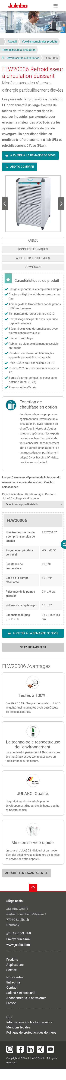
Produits (12, 959)
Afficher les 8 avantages (24, 873)
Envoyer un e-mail (18, 939)
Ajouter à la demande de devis (33, 155)
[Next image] (5, 203)
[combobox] (33, 504)
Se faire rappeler (33, 647)
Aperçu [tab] (33, 240)
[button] (33, 203)
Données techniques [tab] (33, 249)
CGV (9, 1017)
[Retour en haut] (33, 888)
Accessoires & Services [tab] (33, 258)
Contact (11, 987)
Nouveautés (14, 977)
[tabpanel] (33, 464)
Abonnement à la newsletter (26, 998)
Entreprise (13, 982)
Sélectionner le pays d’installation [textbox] (22, 504)
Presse (11, 1003)
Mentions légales (18, 1027)
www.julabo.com (18, 945)
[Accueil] (17, 6)
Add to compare (22, 166)
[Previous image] (61, 203)
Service (11, 970)
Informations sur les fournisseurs (29, 1022)
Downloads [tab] (33, 267)
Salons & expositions (20, 993)
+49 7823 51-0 (21, 933)
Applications (15, 965)
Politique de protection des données (31, 1032)
